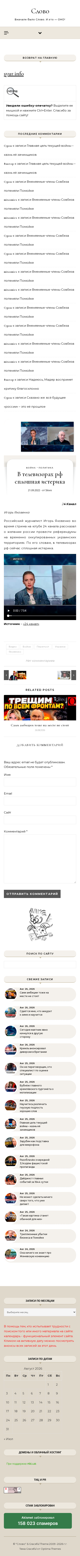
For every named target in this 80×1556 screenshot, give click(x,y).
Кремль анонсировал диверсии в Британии (33, 1050)
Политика (46, 468)
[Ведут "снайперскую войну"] (67, 675)
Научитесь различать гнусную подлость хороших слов (33, 1108)
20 (33, 1411)
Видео (13, 646)
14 (40, 1402)
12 (24, 1402)
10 (7, 1402)
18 (15, 1411)
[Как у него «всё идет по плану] (12, 675)
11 (15, 1402)
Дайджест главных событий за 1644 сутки (34, 1180)
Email (8, 793)
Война (31, 468)
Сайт (7, 812)
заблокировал (38, 1522)
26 (24, 1420)
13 (32, 1402)
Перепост (43, 646)
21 (40, 1411)
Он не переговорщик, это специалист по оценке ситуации (36, 1070)
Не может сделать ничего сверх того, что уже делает (36, 1200)
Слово (40, 10)
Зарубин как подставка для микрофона (34, 1143)
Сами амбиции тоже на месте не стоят (40, 725)
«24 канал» (31, 624)
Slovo (48, 490)
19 (24, 1411)
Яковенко (15, 651)
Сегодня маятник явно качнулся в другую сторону (34, 1033)
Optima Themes (51, 1548)
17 (7, 1411)
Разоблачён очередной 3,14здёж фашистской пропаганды (35, 1163)
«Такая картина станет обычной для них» (34, 1217)
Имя (7, 775)
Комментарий (16, 831)
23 (57, 1411)
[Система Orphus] (13, 97)
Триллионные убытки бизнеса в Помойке (33, 1236)
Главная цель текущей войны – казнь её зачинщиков (33, 1126)
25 (16, 1420)
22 (49, 1411)
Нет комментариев (40, 660)
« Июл (8, 1439)
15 (49, 1402)
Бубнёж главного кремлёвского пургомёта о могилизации (37, 1089)
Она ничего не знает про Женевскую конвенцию (35, 1254)
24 (8, 1420)
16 (57, 1402)
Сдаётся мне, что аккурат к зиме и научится (36, 1013)
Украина (60, 646)
